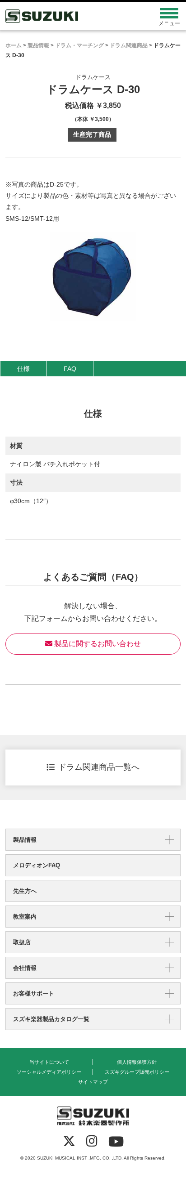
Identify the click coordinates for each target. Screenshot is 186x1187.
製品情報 (25, 839)
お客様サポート (33, 993)
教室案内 (25, 916)
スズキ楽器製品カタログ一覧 (51, 1019)
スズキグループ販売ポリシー (137, 1072)
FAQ (70, 368)
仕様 (23, 368)
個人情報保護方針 (137, 1062)
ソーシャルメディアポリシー (49, 1072)
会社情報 (25, 967)
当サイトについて (49, 1062)
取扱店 (22, 942)
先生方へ (25, 891)
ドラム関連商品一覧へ (99, 767)
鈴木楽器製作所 (71, 16)
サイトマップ (93, 1081)
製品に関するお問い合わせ (96, 643)
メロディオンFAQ (36, 865)
